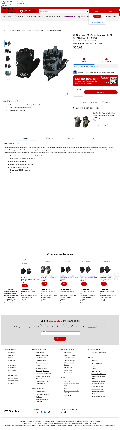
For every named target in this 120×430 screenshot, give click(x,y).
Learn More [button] (110, 72)
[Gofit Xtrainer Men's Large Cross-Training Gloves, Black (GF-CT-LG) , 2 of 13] (89, 269)
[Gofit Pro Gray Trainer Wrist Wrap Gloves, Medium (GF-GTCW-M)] (82, 121)
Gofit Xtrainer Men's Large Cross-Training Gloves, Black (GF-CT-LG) (88, 277)
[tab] (25, 138)
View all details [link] (16, 101)
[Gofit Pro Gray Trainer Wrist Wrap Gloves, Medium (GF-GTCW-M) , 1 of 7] (50, 269)
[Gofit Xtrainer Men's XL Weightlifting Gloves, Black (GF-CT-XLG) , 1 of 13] (70, 269)
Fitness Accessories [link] (32, 30)
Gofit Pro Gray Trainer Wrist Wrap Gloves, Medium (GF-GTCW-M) (104, 114)
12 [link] (71, 289)
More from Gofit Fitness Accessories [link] (51, 30)
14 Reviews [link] (88, 43)
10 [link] (109, 289)
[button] (87, 11)
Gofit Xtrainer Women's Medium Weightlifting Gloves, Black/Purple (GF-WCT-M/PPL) (109, 277)
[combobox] (64, 11)
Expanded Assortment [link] (14, 30)
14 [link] (31, 289)
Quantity (78, 89)
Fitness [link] (23, 30)
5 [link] (99, 118)
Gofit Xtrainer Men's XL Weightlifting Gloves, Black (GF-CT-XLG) (69, 277)
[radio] (84, 60)
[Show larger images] (67, 94)
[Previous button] (16, 63)
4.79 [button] (74, 43)
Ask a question (98, 43)
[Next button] (7, 78)
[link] (20, 2)
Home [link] (4, 30)
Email (44, 331)
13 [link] (90, 289)
